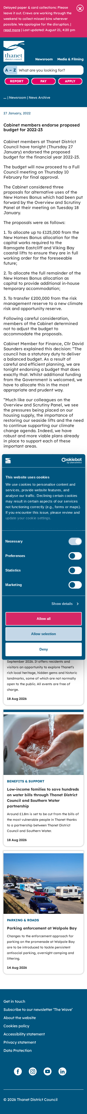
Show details (62, 604)
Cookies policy (16, 1026)
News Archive (39, 97)
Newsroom (44, 59)
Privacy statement (19, 1042)
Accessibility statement (24, 1034)
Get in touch (14, 1001)
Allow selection (43, 634)
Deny (43, 649)
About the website (19, 1017)
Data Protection (17, 1050)
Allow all (44, 619)
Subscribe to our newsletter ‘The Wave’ (38, 1009)
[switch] (75, 556)
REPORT (16, 81)
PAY (43, 81)
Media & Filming (70, 59)
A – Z (10, 70)
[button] (80, 8)
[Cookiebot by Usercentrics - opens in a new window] (62, 461)
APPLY (70, 81)
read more (11, 30)
